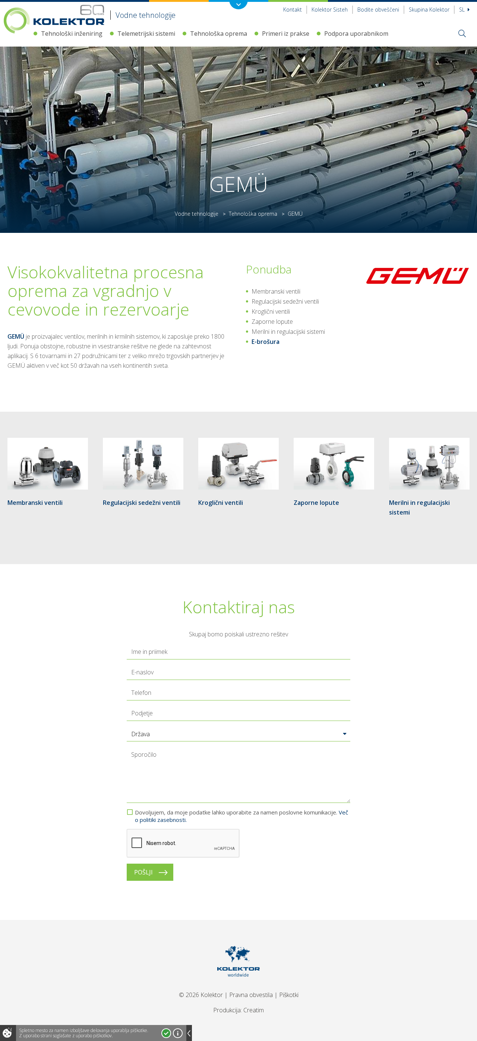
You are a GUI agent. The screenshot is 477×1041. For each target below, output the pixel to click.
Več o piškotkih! (178, 1033)
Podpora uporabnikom (356, 33)
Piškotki (288, 995)
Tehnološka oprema (218, 33)
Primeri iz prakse (285, 33)
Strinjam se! (166, 1033)
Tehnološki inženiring (71, 33)
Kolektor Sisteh (330, 9)
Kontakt (292, 9)
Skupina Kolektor (429, 9)
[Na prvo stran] (238, 986)
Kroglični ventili (220, 503)
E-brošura (265, 342)
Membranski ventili (35, 503)
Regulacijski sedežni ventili (141, 503)
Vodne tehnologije (196, 213)
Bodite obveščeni (378, 9)
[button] (238, 734)
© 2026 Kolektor (201, 995)
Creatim (253, 1010)
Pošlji (143, 872)
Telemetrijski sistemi (146, 33)
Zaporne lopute (316, 503)
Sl (462, 9)
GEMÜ (15, 336)
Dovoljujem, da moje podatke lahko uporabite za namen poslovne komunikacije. (241, 816)
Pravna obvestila (251, 995)
